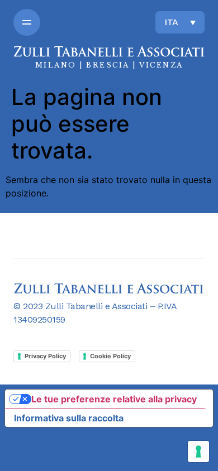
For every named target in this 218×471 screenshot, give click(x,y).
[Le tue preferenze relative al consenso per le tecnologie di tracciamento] (198, 451)
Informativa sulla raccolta (69, 418)
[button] (26, 22)
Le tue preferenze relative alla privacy (114, 399)
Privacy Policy (45, 356)
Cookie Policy (110, 356)
